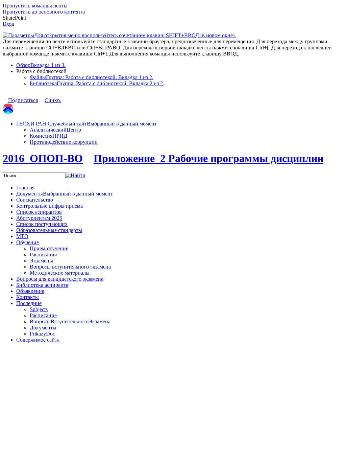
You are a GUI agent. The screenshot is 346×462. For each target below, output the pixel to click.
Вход (8, 24)
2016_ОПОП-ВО (43, 158)
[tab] (179, 65)
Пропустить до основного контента (44, 12)
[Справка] (242, 32)
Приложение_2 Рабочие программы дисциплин (208, 158)
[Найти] (75, 175)
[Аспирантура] (8, 112)
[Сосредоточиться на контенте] (68, 97)
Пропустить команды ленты (35, 5)
